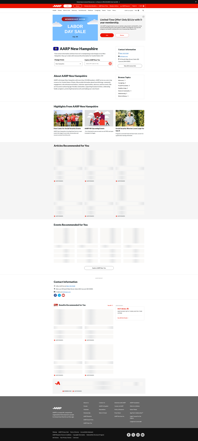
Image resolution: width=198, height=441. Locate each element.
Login (140, 5)
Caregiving (121, 83)
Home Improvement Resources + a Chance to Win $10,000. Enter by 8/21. (97, 2)
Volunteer (86, 409)
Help (136, 10)
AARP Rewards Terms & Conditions (62, 435)
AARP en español (129, 10)
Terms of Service (74, 432)
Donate (85, 406)
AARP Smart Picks (103, 6)
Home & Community (124, 91)
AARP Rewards (126, 6)
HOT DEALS (122, 309)
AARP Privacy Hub (63, 432)
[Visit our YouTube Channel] (63, 295)
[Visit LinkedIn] (142, 435)
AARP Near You (88, 423)
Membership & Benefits (90, 6)
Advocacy (121, 80)
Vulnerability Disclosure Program (95, 435)
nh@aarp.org (124, 56)
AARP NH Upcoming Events (94, 128)
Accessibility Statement (87, 432)
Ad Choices (56, 437)
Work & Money (122, 96)
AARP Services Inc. (119, 416)
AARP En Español (103, 406)
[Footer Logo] (63, 408)
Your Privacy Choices (65, 437)
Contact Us (102, 402)
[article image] (68, 126)
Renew (122, 35)
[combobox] (99, 63)
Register (134, 6)
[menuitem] (54, 11)
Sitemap (55, 432)
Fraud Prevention (123, 85)
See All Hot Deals (122, 318)
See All (109, 305)
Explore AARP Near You (92, 60)
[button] (143, 10)
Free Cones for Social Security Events (67, 128)
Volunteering (122, 93)
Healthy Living (122, 88)
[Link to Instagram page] (138, 435)
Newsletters (102, 409)
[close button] (143, 16)
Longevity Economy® (135, 421)
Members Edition (114, 6)
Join (107, 35)
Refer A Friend (103, 413)
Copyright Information (79, 435)
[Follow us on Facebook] (55, 295)
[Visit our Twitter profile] (59, 295)
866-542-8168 (124, 53)
